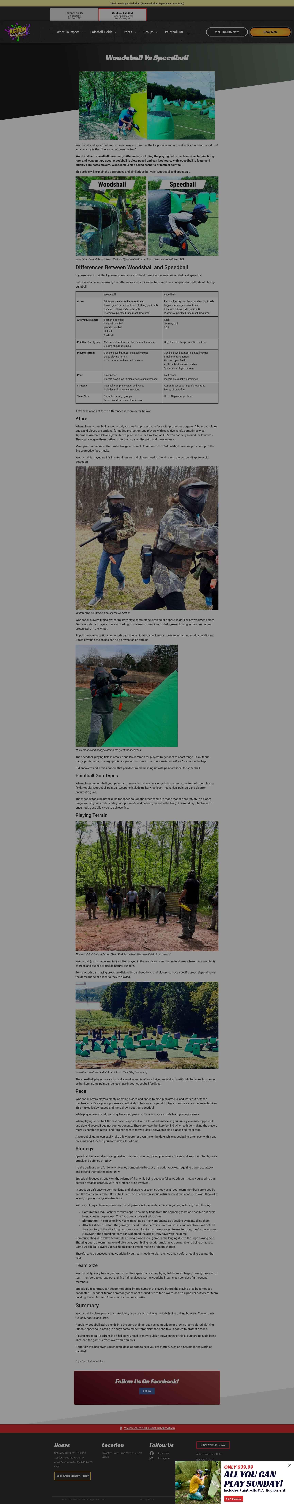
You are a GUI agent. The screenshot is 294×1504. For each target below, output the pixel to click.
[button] (289, 1465)
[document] (147, 752)
